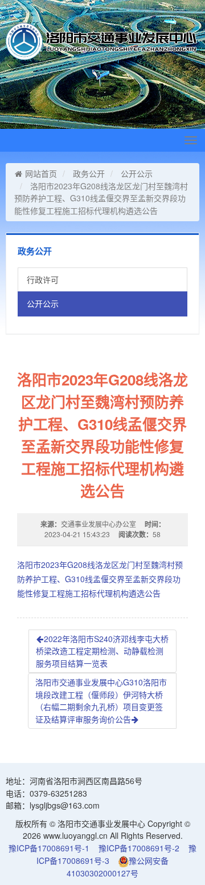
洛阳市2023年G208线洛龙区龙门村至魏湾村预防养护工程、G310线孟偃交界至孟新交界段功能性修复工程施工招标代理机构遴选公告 (100, 579)
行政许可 (43, 279)
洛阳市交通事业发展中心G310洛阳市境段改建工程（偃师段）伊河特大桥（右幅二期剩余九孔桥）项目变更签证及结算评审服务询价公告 (101, 700)
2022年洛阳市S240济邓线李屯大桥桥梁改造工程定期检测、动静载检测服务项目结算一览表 (102, 651)
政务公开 (89, 173)
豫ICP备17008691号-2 (139, 848)
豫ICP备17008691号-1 (49, 848)
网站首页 (41, 173)
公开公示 (137, 173)
